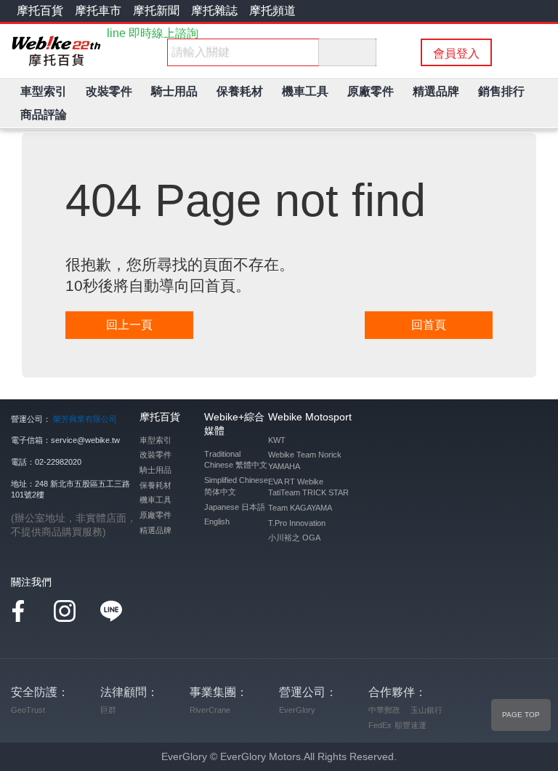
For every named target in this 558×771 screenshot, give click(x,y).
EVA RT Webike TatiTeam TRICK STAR (308, 487)
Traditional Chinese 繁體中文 (235, 460)
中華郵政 (384, 710)
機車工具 (155, 499)
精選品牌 (155, 530)
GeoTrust (28, 710)
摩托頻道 (272, 10)
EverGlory (297, 710)
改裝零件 (155, 454)
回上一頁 (129, 325)
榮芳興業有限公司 (85, 419)
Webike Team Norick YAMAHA (304, 460)
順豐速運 (410, 725)
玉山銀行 (426, 710)
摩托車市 (98, 10)
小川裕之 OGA (294, 537)
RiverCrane (210, 710)
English (217, 521)
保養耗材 (155, 485)
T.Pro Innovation (297, 523)
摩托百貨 (40, 10)
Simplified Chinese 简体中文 (236, 486)
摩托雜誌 (214, 10)
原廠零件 (155, 515)
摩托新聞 (156, 10)
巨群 (108, 710)
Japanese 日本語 (234, 507)
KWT (277, 440)
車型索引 (155, 440)
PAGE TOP (521, 715)
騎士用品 (155, 470)
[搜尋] (347, 52)
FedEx (380, 725)
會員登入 (456, 53)
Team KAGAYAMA (300, 507)
